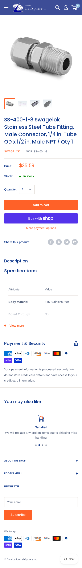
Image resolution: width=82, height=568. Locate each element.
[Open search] (57, 7)
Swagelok (12, 151)
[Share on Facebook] (51, 242)
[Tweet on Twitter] (67, 242)
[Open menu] (6, 7)
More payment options (41, 228)
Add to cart (41, 205)
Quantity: (10, 189)
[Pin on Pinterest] (59, 242)
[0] (74, 7)
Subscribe (18, 514)
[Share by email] (75, 242)
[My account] (66, 7)
